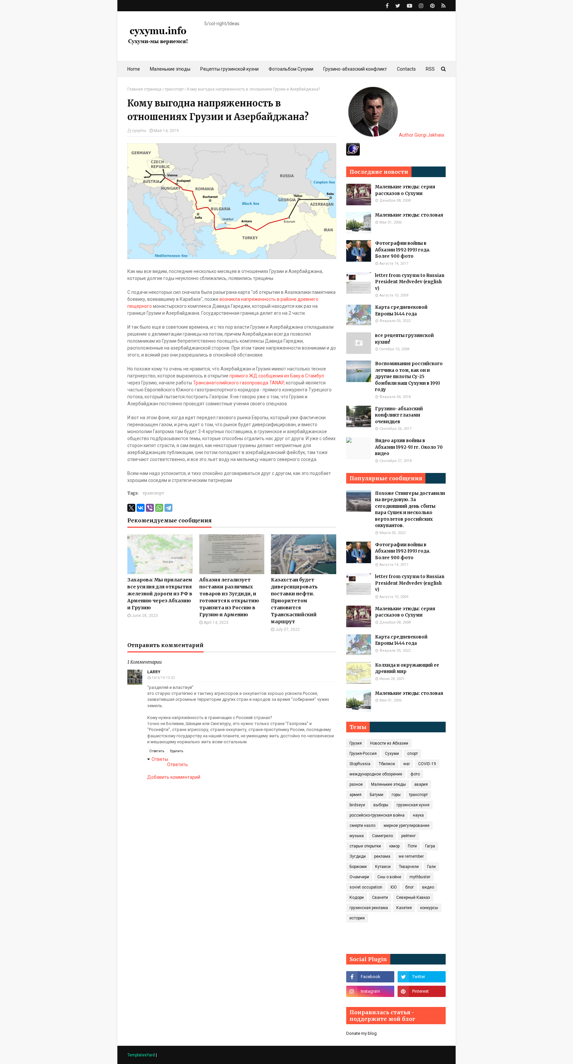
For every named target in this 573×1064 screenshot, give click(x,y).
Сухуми (392, 753)
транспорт (174, 89)
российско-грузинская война (377, 815)
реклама (382, 856)
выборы (380, 805)
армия (355, 794)
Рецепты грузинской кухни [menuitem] (229, 69)
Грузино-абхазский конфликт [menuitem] (355, 69)
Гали (431, 866)
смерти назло (362, 825)
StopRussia (360, 764)
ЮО (394, 887)
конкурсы (429, 907)
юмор (394, 846)
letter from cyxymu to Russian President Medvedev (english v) (409, 282)
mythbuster (420, 877)
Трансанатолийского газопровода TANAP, (239, 382)
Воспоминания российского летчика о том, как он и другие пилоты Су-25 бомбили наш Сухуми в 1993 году (409, 376)
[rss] (443, 6)
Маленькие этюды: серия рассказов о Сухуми (405, 190)
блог (409, 887)
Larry (153, 672)
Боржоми (358, 866)
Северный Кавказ (413, 897)
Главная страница (144, 89)
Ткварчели (409, 866)
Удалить (176, 751)
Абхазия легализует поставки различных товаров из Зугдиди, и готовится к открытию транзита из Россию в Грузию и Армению (229, 597)
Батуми (376, 794)
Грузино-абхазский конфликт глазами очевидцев (399, 415)
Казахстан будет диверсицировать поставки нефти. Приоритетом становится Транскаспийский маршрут (294, 601)
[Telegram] (168, 508)
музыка (357, 835)
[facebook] (387, 6)
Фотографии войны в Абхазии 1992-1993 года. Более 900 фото (402, 249)
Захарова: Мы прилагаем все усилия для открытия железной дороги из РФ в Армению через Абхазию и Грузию (159, 594)
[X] (131, 508)
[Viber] (150, 508)
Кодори (357, 897)
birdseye (357, 805)
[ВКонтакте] (141, 508)
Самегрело (382, 835)
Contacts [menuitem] (406, 69)
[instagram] (421, 6)
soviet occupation (366, 887)
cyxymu (139, 130)
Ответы (160, 759)
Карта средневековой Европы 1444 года (401, 310)
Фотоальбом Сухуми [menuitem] (291, 69)
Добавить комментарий (173, 777)
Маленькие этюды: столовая (409, 215)
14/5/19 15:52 (163, 678)
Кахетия (404, 907)
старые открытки (365, 846)
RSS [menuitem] (430, 69)
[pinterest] (432, 6)
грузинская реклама (369, 907)
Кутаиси (383, 866)
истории (357, 918)
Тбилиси (387, 764)
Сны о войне (389, 877)
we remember (411, 856)
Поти (412, 846)
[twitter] (398, 6)
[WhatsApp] (159, 508)
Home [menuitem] (133, 69)
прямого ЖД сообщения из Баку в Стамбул (276, 375)
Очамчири (359, 877)
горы (396, 794)
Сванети (380, 897)
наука (418, 815)
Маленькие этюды (388, 784)
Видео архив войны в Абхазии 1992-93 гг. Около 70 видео (409, 447)
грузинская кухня (413, 805)
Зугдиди (358, 856)
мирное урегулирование (406, 825)
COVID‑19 (427, 764)
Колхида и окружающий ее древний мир (407, 668)
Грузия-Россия (363, 753)
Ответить (156, 751)
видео (428, 887)
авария (421, 784)
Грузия (356, 743)
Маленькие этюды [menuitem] (170, 69)
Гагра (430, 846)
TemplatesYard (141, 1055)
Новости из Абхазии (389, 743)
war (406, 764)
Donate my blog (361, 1033)
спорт (412, 753)
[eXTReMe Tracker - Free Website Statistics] (353, 154)
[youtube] (409, 6)
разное (356, 784)
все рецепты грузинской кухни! (404, 339)
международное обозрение (376, 774)
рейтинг (408, 835)
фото (415, 774)
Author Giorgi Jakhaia (421, 135)
